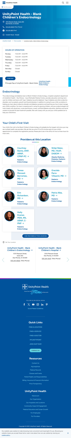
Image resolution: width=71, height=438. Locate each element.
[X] (29, 304)
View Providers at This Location (35, 236)
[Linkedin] (42, 304)
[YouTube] (33, 304)
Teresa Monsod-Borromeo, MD (22, 174)
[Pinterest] (47, 304)
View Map (10, 78)
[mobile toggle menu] (63, 2)
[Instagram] (38, 304)
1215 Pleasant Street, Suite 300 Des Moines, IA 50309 (20, 256)
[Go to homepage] (10, 2)
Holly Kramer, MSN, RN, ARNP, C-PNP (21, 218)
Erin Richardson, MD (22, 195)
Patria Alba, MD (57, 194)
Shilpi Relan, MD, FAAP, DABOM (57, 151)
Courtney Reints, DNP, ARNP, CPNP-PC (23, 152)
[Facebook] (24, 304)
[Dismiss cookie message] (68, 433)
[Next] (67, 260)
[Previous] (3, 260)
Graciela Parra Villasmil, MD (58, 173)
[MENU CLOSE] (67, 2)
